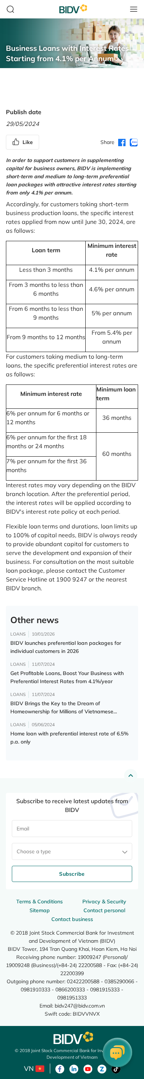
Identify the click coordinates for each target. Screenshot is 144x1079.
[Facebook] (59, 1068)
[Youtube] (87, 1068)
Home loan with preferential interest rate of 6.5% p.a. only (69, 737)
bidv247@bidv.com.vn (80, 1005)
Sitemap (40, 910)
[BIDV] (72, 1037)
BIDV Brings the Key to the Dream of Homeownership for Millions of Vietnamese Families (61, 708)
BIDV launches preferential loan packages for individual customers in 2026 (65, 647)
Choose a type (34, 851)
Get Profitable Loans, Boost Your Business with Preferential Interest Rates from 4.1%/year (67, 677)
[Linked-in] (73, 1068)
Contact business (72, 919)
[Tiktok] (116, 1068)
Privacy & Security (104, 901)
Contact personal (104, 910)
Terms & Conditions (39, 901)
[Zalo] (101, 1068)
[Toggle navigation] (133, 9)
